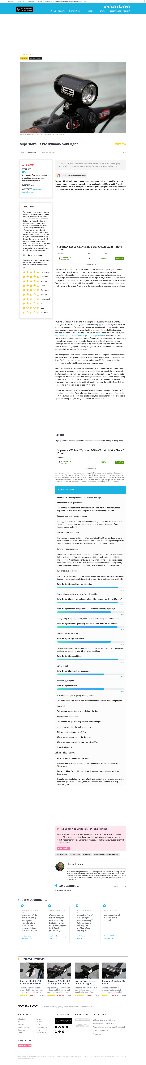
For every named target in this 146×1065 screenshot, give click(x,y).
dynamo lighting (62, 854)
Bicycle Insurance (42, 1033)
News (20, 1022)
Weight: (26, 185)
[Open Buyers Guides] (84, 11)
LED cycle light (75, 854)
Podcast (39, 1024)
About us (21, 1019)
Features (21, 1030)
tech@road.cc (109, 1023)
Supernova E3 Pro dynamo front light (106, 854)
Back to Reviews (28, 54)
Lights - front (35, 58)
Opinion (39, 1022)
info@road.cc (111, 1020)
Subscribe (64, 848)
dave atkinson (75, 864)
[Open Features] (96, 11)
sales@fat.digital (118, 1027)
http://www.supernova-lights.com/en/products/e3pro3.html (79, 335)
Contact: (27, 189)
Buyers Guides (23, 1027)
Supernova (86, 854)
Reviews (21, 1024)
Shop (38, 1030)
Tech (20, 1033)
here (118, 482)
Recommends (41, 1027)
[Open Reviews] (67, 11)
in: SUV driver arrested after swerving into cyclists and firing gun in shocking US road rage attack (28, 937)
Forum (38, 1019)
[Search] (2, 1)
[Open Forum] (106, 11)
